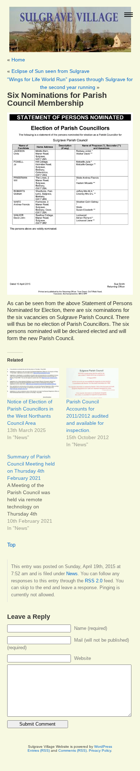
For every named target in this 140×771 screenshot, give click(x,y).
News (72, 573)
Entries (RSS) (39, 750)
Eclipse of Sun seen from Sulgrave (50, 71)
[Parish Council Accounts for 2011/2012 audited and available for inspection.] (92, 383)
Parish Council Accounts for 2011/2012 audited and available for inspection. (87, 416)
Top (11, 545)
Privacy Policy (100, 750)
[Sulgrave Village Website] (70, 26)
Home (18, 60)
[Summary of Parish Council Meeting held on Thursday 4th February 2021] (37, 492)
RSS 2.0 (93, 580)
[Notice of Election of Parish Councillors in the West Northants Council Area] (33, 383)
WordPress (103, 746)
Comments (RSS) (72, 750)
